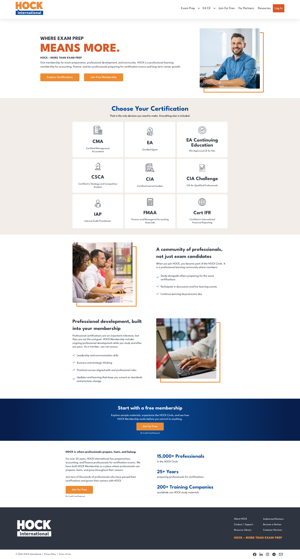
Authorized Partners (273, 519)
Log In (278, 8)
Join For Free (226, 8)
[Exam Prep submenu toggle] (199, 8)
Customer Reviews (272, 530)
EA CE (207, 8)
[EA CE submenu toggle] (214, 8)
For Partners (246, 8)
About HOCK (240, 519)
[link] (97, 139)
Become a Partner (272, 524)
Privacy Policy (50, 554)
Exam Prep (188, 8)
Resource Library (242, 530)
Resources (264, 8)
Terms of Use (65, 554)
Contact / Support (243, 524)
